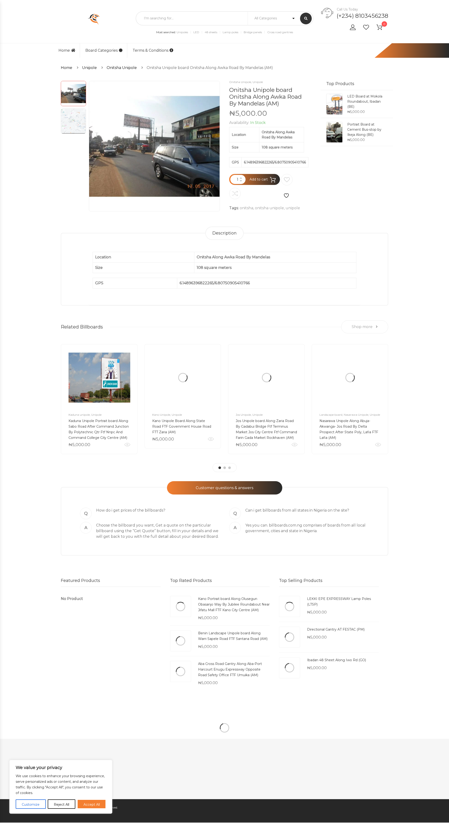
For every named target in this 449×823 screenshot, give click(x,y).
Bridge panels (253, 32)
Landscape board (330, 414)
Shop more (362, 327)
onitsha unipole (269, 208)
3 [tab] (229, 467)
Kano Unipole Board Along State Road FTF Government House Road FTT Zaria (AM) (181, 426)
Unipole (89, 67)
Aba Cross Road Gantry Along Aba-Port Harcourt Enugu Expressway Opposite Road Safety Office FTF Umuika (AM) (230, 669)
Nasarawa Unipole (356, 414)
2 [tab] (224, 467)
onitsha (246, 208)
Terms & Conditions (150, 50)
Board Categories (101, 50)
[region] (60, 787)
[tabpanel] (99, 399)
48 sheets (211, 32)
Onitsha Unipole (122, 67)
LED (196, 32)
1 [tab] (219, 467)
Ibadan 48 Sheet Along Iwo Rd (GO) (336, 660)
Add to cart (259, 179)
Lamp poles (230, 32)
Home (64, 50)
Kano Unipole (161, 414)
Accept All (91, 804)
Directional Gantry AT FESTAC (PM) (336, 629)
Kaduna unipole (79, 414)
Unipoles (182, 32)
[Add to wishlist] (286, 186)
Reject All (61, 804)
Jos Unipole (243, 414)
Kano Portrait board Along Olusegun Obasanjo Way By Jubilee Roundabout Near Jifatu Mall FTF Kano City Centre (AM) (234, 604)
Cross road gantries (280, 32)
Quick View (127, 445)
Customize (31, 804)
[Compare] (235, 193)
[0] (382, 28)
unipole (293, 208)
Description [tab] (224, 233)
